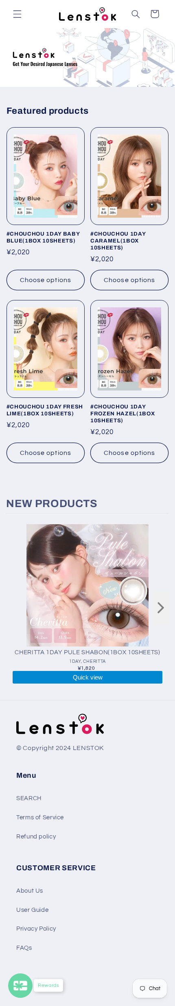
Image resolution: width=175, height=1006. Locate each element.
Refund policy (36, 837)
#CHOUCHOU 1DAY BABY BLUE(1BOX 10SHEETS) (43, 237)
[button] (17, 13)
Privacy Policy (36, 929)
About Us (29, 891)
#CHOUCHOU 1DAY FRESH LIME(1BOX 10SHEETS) (45, 410)
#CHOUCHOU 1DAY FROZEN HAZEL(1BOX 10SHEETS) (122, 414)
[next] (161, 608)
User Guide (32, 910)
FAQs (24, 948)
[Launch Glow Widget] (20, 985)
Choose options (45, 280)
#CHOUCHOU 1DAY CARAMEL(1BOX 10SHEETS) (117, 241)
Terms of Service (40, 817)
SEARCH (29, 798)
